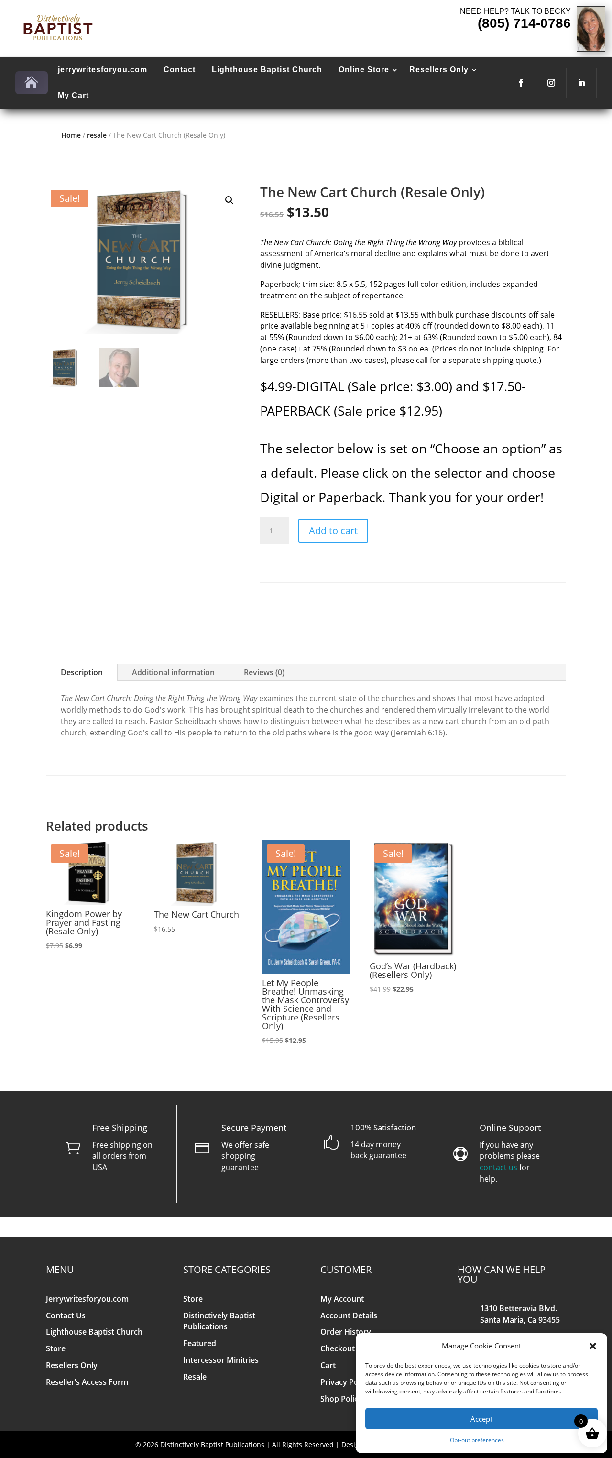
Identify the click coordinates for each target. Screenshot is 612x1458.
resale (97, 135)
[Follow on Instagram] (551, 82)
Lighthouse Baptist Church (267, 70)
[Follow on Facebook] (521, 82)
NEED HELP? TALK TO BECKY (515, 11)
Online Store (364, 70)
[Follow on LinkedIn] (581, 82)
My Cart (73, 95)
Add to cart (333, 530)
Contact (180, 70)
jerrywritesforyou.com (102, 70)
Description (82, 672)
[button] (593, 1346)
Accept (481, 1419)
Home (71, 135)
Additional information (173, 672)
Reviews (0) (264, 672)
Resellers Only (439, 70)
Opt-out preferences (477, 1440)
